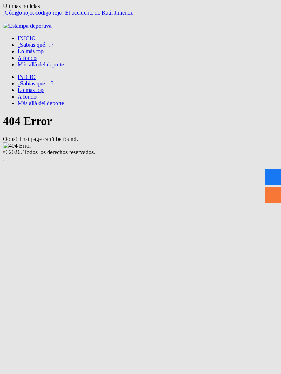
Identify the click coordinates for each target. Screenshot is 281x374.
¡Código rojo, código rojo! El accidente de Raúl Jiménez (68, 12)
